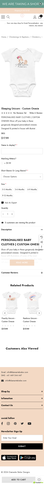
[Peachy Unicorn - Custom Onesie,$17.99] (11, 303)
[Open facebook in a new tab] (2, 423)
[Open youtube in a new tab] (29, 423)
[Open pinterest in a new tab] (15, 423)
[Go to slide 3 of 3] (26, 340)
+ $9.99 (7, 163)
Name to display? (9, 145)
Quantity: (5, 208)
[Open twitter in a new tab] (22, 423)
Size (3, 184)
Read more (22, 262)
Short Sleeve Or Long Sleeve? (14, 170)
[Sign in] (34, 17)
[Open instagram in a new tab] (8, 423)
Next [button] (39, 313)
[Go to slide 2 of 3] (22, 340)
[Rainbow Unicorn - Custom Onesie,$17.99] (32, 303)
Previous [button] (4, 313)
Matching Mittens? (8, 158)
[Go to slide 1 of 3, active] (18, 340)
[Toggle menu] (3, 17)
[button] (40, 3)
